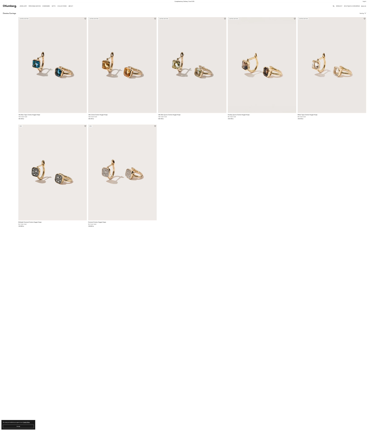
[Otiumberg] (10, 6)
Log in (364, 1)
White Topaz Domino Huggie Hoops (307, 114)
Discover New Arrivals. (184, 1)
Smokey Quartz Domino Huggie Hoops (238, 114)
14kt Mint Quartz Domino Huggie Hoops (169, 114)
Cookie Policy (26, 422)
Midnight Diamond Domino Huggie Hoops (30, 222)
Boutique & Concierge (352, 6)
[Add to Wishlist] (85, 18)
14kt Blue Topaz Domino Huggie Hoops (29, 114)
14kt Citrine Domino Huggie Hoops (98, 114)
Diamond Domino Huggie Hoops (97, 222)
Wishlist (339, 6)
